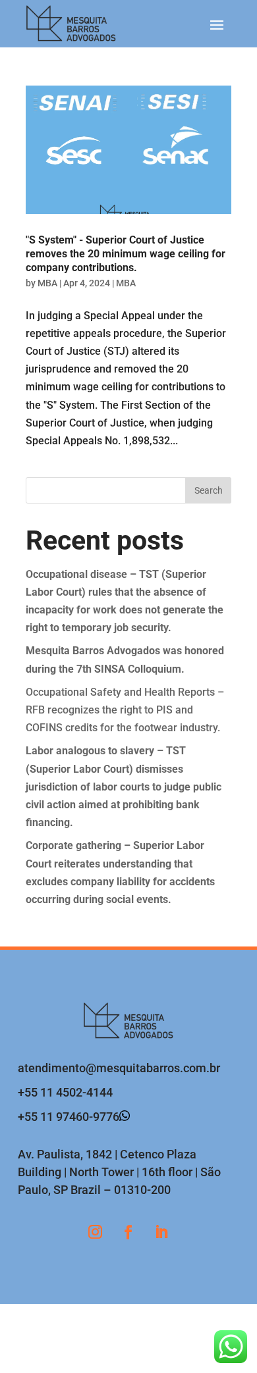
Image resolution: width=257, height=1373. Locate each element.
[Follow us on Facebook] (128, 1232)
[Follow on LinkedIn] (161, 1232)
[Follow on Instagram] (95, 1232)
